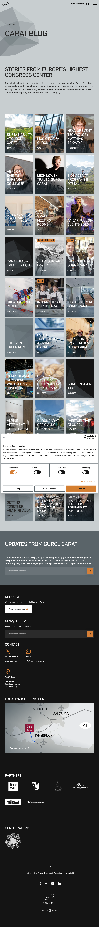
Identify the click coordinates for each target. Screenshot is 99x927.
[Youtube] (53, 883)
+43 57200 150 (11, 661)
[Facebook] (46, 883)
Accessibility (70, 873)
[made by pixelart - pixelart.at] (49, 911)
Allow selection (49, 488)
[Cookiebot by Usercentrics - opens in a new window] (85, 437)
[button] (49, 866)
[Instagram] (39, 883)
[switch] (37, 472)
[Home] (6, 24)
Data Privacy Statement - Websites (47, 873)
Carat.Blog (13, 24)
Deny (18, 488)
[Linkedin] (59, 883)
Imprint (27, 873)
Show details (86, 481)
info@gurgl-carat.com (34, 661)
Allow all (81, 488)
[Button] (90, 571)
